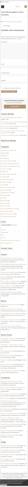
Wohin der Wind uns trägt (8, 214)
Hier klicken (15, 106)
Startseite (3, 229)
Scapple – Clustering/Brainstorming (10, 413)
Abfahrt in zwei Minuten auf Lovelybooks (12, 309)
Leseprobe (3, 184)
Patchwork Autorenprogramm (9, 401)
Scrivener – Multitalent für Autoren (10, 418)
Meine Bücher (4, 232)
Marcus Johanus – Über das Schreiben (11, 281)
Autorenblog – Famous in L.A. (9, 338)
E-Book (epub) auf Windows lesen (10, 450)
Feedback (3, 171)
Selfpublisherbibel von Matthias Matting (11, 370)
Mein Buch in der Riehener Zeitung (10, 135)
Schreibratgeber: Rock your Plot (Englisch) (12, 313)
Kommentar (4, 42)
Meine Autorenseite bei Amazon (9, 292)
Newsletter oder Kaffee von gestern (10, 240)
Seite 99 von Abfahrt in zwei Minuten (11, 319)
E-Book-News (4, 360)
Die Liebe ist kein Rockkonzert (9, 163)
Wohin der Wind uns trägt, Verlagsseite (11, 326)
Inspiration (4, 176)
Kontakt (3, 237)
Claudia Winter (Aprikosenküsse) (9, 272)
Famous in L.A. (5, 169)
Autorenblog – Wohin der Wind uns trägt (12, 344)
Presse (3, 198)
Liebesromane (4, 190)
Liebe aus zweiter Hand (7, 187)
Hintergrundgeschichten (7, 174)
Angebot (3, 155)
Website (3, 80)
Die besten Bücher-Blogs (7, 355)
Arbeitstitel (4, 158)
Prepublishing (4, 195)
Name (3, 64)
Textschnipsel (4, 206)
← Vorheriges (6, 25)
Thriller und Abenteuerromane (9, 208)
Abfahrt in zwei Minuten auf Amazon (10, 304)
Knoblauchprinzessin (6, 179)
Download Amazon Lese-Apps (9, 445)
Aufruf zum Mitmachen (7, 161)
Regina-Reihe (4, 200)
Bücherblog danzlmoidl (7, 351)
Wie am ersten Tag (6, 211)
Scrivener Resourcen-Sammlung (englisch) (12, 424)
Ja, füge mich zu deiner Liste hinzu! (12, 88)
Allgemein (3, 153)
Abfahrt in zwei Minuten (7, 150)
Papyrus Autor (5, 398)
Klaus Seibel (4, 277)
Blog (2, 235)
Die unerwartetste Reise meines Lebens (11, 117)
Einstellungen (3, 485)
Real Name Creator (6, 409)
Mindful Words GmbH (7, 192)
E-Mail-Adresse (5, 73)
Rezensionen (4, 203)
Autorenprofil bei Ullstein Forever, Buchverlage (13, 264)
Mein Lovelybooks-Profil (7, 285)
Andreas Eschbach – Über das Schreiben (11, 258)
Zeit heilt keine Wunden (7, 216)
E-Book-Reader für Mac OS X (8, 459)
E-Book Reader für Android (8, 454)
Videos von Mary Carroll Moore (9, 430)
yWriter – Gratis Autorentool (8, 435)
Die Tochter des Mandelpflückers (9, 166)
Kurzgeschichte (5, 182)
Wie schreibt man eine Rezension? (10, 463)
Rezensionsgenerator (6, 243)
